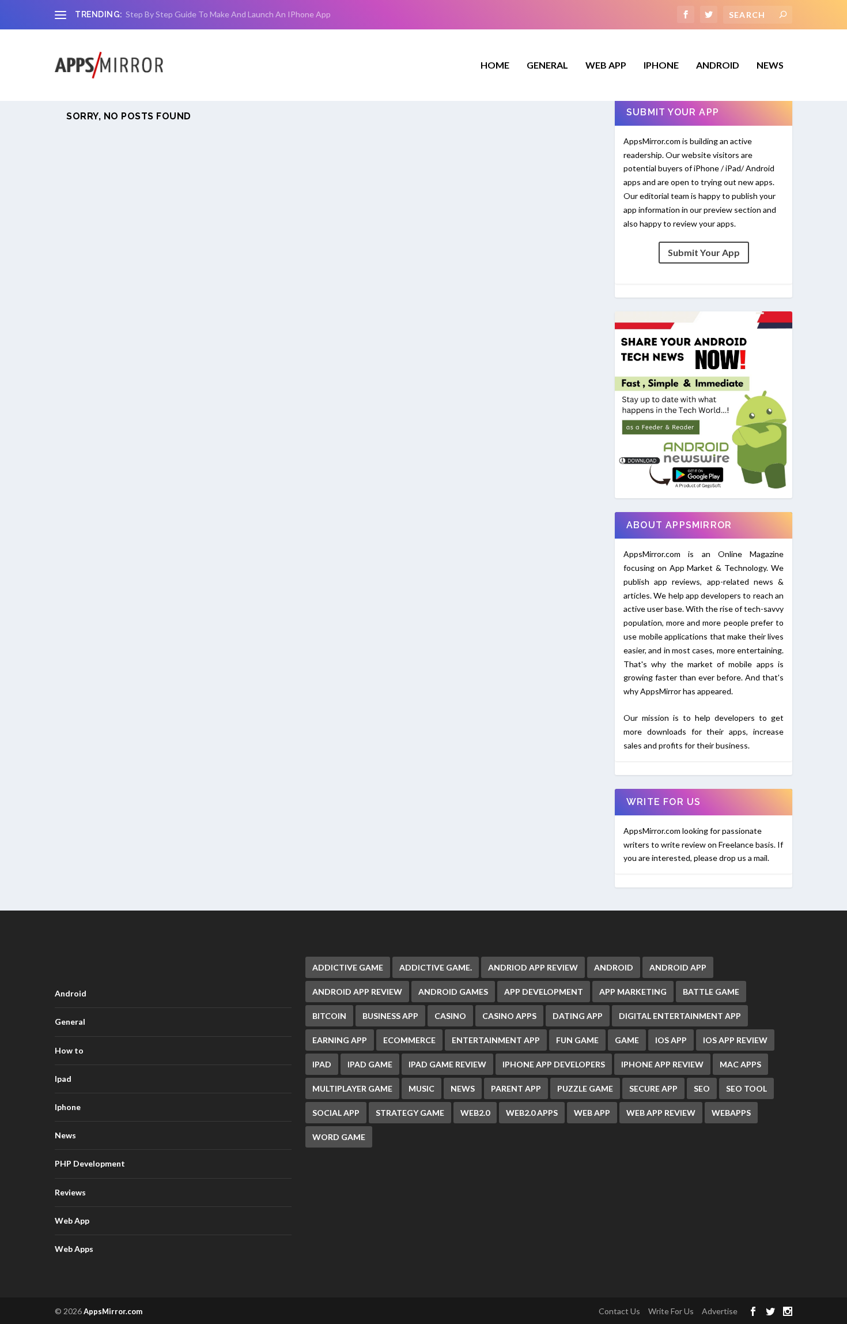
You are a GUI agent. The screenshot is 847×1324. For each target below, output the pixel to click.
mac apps (740, 1064)
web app (592, 1113)
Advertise (720, 1311)
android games (453, 991)
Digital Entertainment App (680, 1016)
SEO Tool (746, 1088)
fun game (577, 1040)
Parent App (516, 1088)
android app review (357, 991)
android (613, 967)
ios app (671, 1040)
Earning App (339, 1040)
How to (69, 1050)
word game (338, 1137)
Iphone (661, 65)
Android (717, 65)
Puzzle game (585, 1088)
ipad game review (447, 1064)
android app (677, 967)
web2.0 (475, 1113)
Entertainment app (496, 1040)
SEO (702, 1088)
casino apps (509, 1016)
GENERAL (547, 65)
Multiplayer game (352, 1088)
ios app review (735, 1040)
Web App (605, 65)
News (770, 65)
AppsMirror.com (113, 1311)
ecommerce (409, 1040)
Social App (336, 1113)
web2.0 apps (532, 1113)
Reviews (70, 1192)
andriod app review (533, 967)
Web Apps (74, 1249)
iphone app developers (553, 1064)
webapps (731, 1113)
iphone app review (662, 1064)
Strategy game (410, 1113)
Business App (390, 1016)
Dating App (578, 1016)
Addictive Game (347, 967)
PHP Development (90, 1163)
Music (421, 1088)
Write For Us (671, 1311)
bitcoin (329, 1016)
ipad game (369, 1064)
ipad (321, 1064)
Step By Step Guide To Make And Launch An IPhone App (228, 14)
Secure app (653, 1088)
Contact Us (619, 1311)
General (70, 1021)
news (463, 1088)
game (627, 1040)
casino (450, 1016)
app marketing (633, 991)
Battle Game (711, 991)
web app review (660, 1113)
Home (495, 65)
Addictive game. (435, 967)
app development (543, 991)
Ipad (63, 1079)
